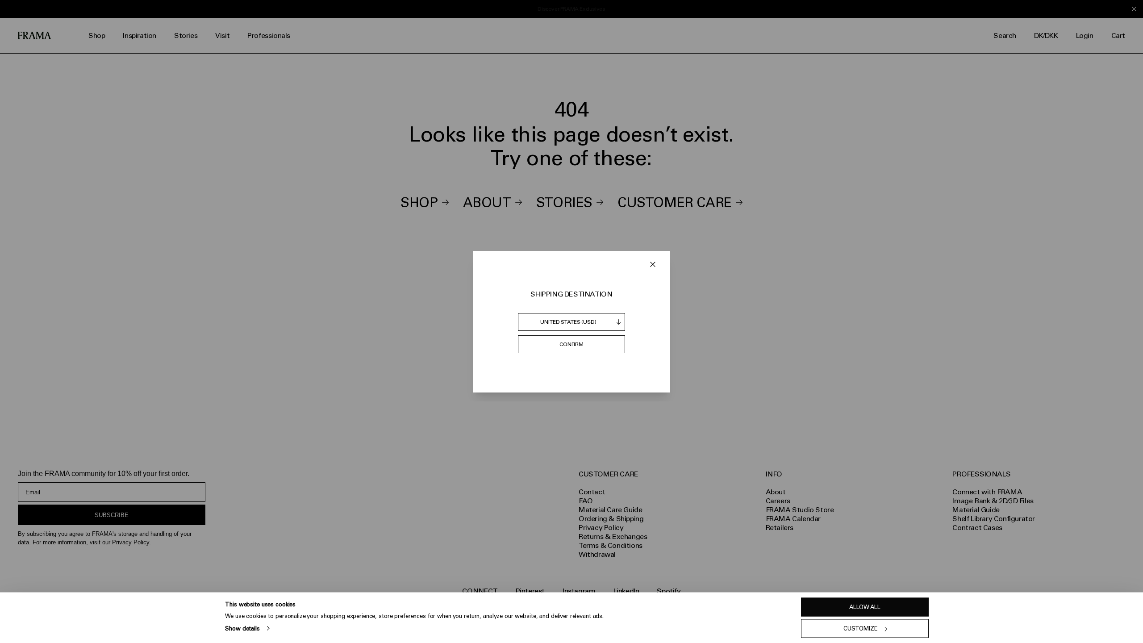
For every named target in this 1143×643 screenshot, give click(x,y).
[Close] (652, 264)
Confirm (571, 344)
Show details (242, 628)
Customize (860, 628)
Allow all (864, 607)
